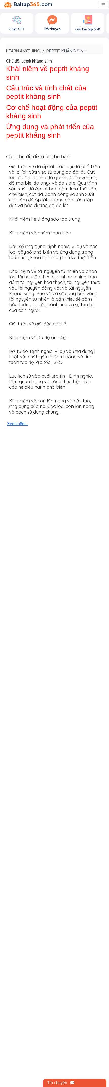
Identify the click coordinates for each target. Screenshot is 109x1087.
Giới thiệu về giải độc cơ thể (37, 324)
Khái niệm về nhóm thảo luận (40, 233)
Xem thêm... (17, 424)
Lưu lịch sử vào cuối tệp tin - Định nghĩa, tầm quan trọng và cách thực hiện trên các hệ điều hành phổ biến (51, 381)
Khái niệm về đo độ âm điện (38, 337)
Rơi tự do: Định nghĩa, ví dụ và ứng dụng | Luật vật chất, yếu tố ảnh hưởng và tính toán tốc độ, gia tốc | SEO (52, 356)
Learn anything (23, 50)
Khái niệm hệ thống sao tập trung (44, 219)
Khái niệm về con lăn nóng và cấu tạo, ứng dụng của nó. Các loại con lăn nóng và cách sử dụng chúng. (51, 406)
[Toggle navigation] (103, 4)
